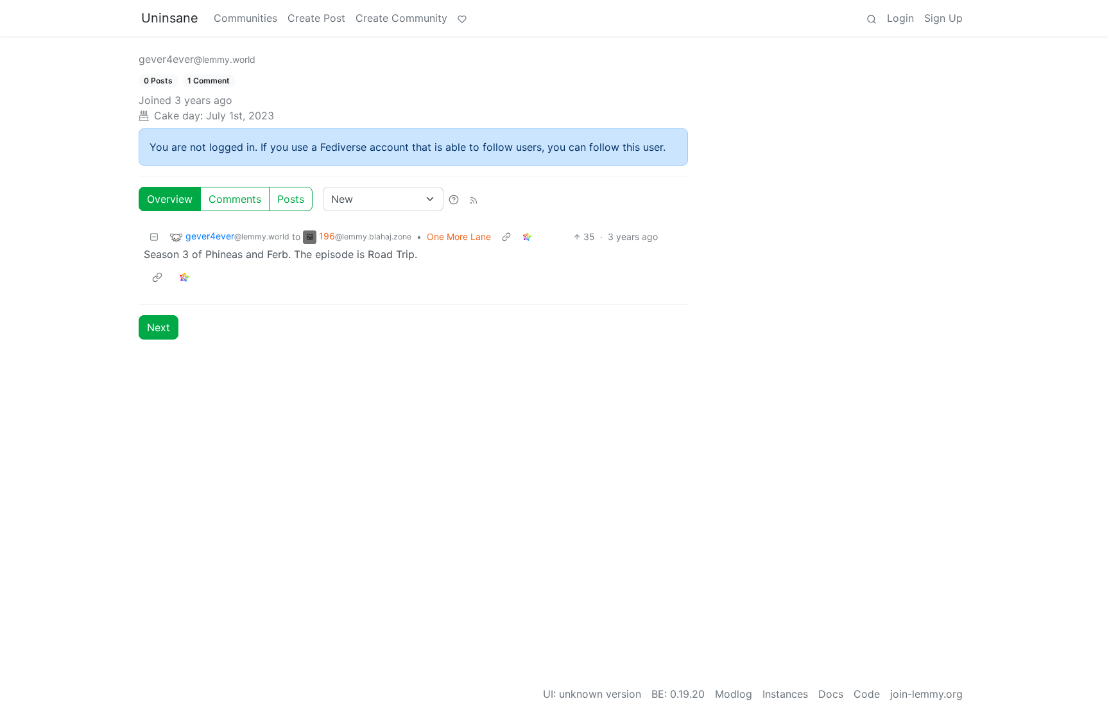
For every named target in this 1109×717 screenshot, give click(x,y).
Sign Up (943, 18)
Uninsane (169, 18)
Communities (245, 18)
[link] (527, 236)
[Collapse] (154, 236)
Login (900, 18)
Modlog (733, 693)
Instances (785, 693)
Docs (830, 693)
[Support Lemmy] (462, 18)
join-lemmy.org (926, 693)
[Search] (871, 18)
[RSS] (473, 199)
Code (867, 693)
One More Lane (459, 236)
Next (158, 327)
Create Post (316, 18)
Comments (235, 199)
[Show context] (506, 236)
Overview (170, 199)
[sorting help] (454, 199)
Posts (290, 199)
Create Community (401, 18)
